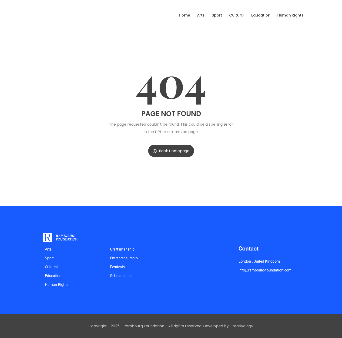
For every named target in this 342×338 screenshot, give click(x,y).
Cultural (236, 15)
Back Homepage (174, 151)
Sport (217, 15)
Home (184, 15)
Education (260, 15)
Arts (201, 15)
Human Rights (290, 15)
